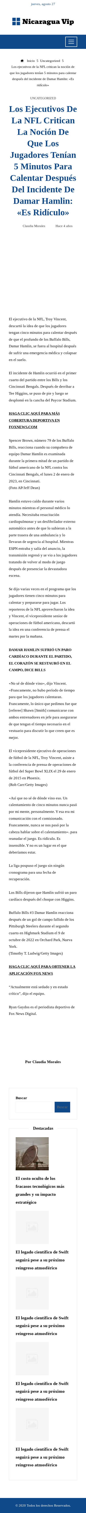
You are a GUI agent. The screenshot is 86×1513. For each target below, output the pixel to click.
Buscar (21, 1098)
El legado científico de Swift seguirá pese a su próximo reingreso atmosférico (42, 1259)
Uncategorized (43, 98)
